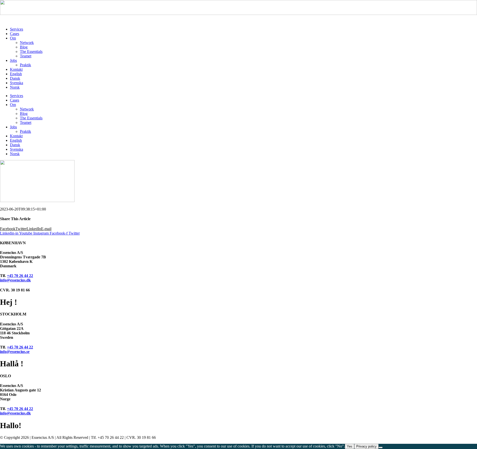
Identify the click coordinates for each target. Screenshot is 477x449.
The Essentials (31, 51)
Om (13, 38)
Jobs (13, 60)
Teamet (25, 56)
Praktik (25, 65)
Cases (14, 34)
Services (16, 29)
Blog (24, 47)
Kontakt (16, 69)
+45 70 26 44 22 (20, 276)
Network (27, 42)
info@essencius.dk (15, 280)
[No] (381, 447)
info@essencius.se (15, 351)
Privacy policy (366, 446)
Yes (349, 446)
